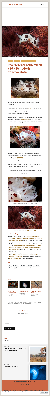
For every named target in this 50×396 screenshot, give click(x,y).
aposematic (20, 157)
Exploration (26, 390)
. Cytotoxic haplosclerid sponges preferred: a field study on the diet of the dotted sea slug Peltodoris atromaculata (25, 238)
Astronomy (19, 390)
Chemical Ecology (15, 302)
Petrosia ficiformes (24, 119)
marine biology (37, 302)
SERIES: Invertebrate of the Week (28, 61)
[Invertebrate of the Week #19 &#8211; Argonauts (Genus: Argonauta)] (25, 284)
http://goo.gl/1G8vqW (31, 98)
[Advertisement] (25, 17)
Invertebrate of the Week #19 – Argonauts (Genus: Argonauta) (24, 290)
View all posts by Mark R (22, 313)
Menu (42, 4)
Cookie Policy (24, 393)
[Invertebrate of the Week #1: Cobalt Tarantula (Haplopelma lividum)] (36, 284)
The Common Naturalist (14, 5)
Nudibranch (11, 303)
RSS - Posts (7, 340)
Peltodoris (17, 303)
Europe (31, 302)
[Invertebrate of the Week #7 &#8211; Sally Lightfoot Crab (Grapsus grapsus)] (13, 284)
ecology (27, 302)
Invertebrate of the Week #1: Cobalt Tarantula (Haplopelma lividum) (36, 290)
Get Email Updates (9, 328)
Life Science (10, 61)
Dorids (22, 302)
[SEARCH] (45, 4)
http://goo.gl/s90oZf (31, 230)
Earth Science (13, 390)
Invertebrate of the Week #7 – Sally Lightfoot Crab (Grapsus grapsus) (12, 290)
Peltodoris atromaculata (14, 258)
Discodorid (30, 108)
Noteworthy (17, 61)
